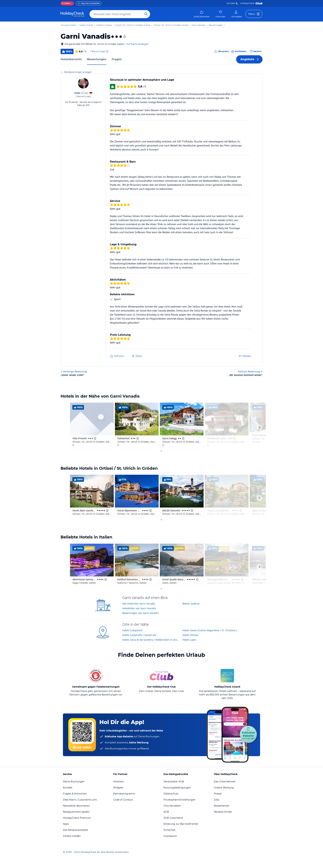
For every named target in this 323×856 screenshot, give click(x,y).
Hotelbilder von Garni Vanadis (139, 608)
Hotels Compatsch (132, 630)
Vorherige (75, 371)
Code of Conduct (123, 799)
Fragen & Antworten (75, 793)
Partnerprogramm (124, 793)
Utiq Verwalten (172, 805)
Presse (218, 793)
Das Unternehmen (225, 781)
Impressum (170, 836)
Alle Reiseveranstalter (75, 829)
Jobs (216, 799)
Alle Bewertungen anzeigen (78, 72)
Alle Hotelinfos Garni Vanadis (138, 603)
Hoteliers (118, 781)
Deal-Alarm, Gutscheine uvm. (80, 799)
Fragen (117, 59)
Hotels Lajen (189, 639)
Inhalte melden (72, 836)
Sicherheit (169, 829)
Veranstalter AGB (174, 781)
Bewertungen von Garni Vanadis (140, 613)
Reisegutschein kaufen (76, 811)
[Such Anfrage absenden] (146, 14)
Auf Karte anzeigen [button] (137, 44)
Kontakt (231, 3)
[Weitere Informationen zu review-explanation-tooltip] (107, 51)
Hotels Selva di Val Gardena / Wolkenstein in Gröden (151, 639)
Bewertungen (96, 59)
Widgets (118, 787)
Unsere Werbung (224, 787)
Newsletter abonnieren (76, 805)
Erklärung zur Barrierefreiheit (181, 823)
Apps (66, 823)
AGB (166, 811)
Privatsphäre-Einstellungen (179, 799)
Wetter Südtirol (191, 603)
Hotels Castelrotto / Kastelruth (139, 635)
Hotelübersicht (71, 59)
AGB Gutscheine (173, 817)
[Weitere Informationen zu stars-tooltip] (124, 36)
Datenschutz (171, 793)
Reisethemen (221, 805)
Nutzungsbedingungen (177, 787)
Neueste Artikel (223, 811)
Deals (66, 3)
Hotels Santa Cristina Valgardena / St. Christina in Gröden (211, 630)
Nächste (249, 371)
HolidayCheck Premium (77, 817)
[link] (202, 14)
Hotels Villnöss (190, 635)
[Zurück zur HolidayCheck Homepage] (72, 14)
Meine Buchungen (73, 781)
